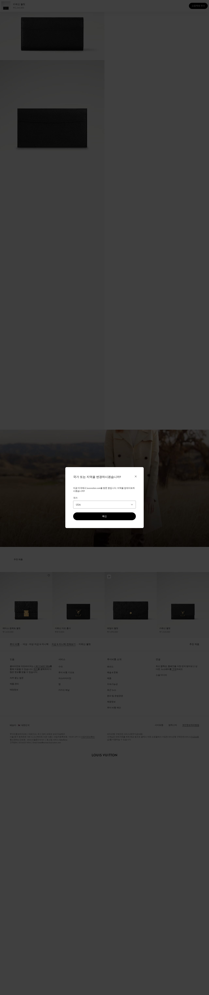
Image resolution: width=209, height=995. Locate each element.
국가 (75, 497)
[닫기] (135, 476)
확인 (104, 516)
